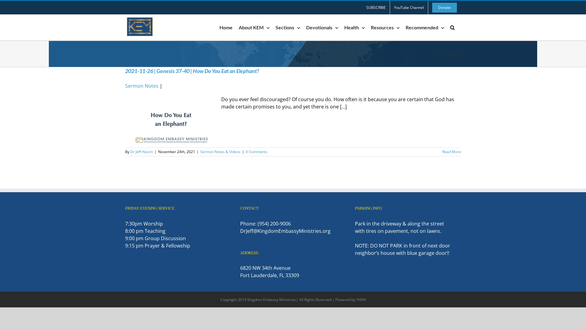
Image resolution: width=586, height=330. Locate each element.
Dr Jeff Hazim (141, 151)
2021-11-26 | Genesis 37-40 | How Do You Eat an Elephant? (192, 71)
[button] (452, 27)
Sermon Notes (141, 85)
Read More (451, 151)
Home (440, 54)
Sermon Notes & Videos (220, 151)
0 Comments (256, 151)
